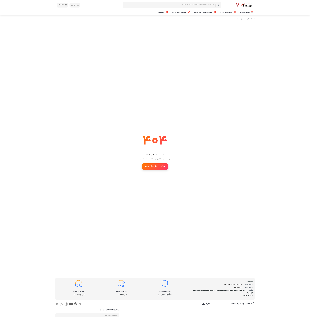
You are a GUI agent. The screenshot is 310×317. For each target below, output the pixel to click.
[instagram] (66, 304)
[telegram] (80, 304)
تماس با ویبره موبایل (179, 12)
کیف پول (205, 303)
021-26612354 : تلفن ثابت (233, 284)
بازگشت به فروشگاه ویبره (155, 166)
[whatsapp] (62, 304)
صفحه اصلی (251, 19)
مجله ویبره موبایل (226, 12)
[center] (217, 5)
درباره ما (161, 12)
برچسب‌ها (240, 19)
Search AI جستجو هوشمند (242, 303)
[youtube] (71, 304)
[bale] (57, 304)
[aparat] (75, 304)
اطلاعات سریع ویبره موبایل (203, 12)
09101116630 (238, 287)
